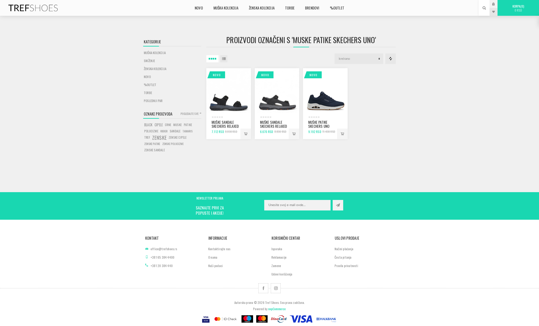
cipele (159, 124)
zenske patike (152, 144)
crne (168, 124)
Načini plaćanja (344, 248)
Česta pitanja (343, 257)
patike (188, 124)
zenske (159, 137)
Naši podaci (215, 265)
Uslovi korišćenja (281, 274)
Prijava (497, 3)
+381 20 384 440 (162, 265)
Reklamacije (279, 257)
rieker (164, 131)
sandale (175, 131)
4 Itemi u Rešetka (212, 58)
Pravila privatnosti (346, 265)
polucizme (151, 131)
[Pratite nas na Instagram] (276, 288)
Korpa (517, 8)
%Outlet (150, 84)
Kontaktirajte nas (219, 248)
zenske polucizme (173, 144)
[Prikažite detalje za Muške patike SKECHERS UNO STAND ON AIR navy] (325, 90)
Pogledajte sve (190, 114)
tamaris (187, 131)
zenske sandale (154, 150)
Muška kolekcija (155, 52)
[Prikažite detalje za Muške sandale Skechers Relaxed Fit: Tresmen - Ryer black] (228, 90)
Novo (217, 75)
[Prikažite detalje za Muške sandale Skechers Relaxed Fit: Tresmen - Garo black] (277, 90)
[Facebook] (263, 288)
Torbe (148, 92)
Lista (223, 58)
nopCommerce (277, 308)
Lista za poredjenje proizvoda (390, 58)
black (148, 124)
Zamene (276, 265)
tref (147, 137)
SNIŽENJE (149, 60)
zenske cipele (178, 137)
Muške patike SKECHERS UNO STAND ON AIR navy (322, 126)
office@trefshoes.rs (164, 248)
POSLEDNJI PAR (153, 100)
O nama (212, 257)
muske (177, 124)
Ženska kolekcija (155, 68)
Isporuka (276, 248)
